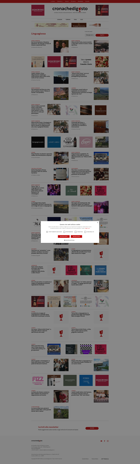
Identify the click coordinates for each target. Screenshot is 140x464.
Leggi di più (87, 228)
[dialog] (70, 232)
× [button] (97, 222)
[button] (70, 240)
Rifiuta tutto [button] (76, 236)
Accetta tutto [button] (63, 236)
